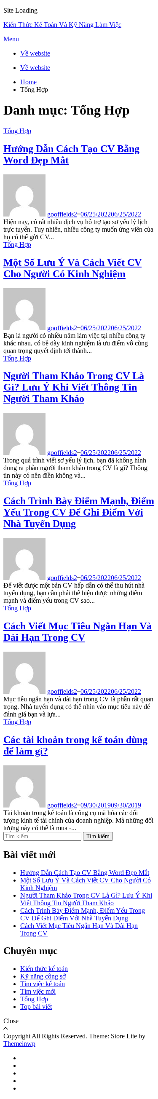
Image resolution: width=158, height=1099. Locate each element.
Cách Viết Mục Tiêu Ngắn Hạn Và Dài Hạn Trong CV (77, 631)
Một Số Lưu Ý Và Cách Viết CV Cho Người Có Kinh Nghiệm (72, 268)
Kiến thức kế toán (44, 968)
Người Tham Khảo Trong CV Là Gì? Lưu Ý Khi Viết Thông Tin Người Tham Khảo (73, 387)
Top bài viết (36, 1006)
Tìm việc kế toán (42, 983)
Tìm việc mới (38, 991)
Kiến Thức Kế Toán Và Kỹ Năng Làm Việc (62, 24)
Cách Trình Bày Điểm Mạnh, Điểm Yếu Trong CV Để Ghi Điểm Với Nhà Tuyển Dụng (78, 512)
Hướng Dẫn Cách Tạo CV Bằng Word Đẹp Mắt (84, 872)
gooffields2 (62, 214)
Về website (35, 53)
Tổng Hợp (17, 130)
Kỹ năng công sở (43, 976)
